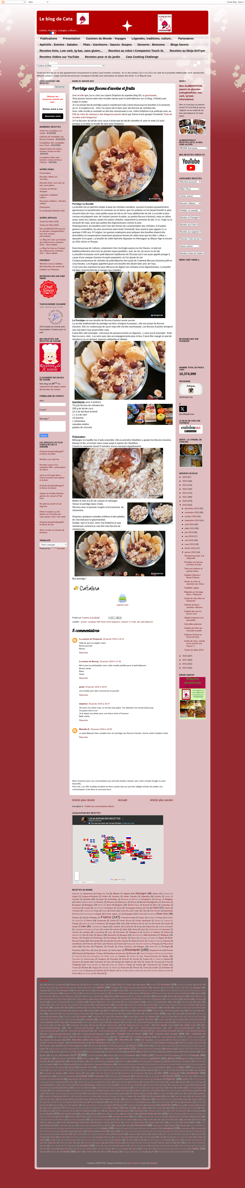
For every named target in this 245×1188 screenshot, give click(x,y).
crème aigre (164, 1019)
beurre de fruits (46, 996)
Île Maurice (111, 971)
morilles (52, 1093)
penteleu (58, 1111)
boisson (159, 996)
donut (193, 1046)
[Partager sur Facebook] (117, 617)
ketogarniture (45, 1076)
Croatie (136, 911)
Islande (167, 924)
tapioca (98, 1143)
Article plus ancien (161, 800)
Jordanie (116, 926)
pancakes (188, 1102)
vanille (158, 1149)
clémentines (136, 1014)
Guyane (167, 921)
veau (185, 1149)
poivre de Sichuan (47, 1117)
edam (200, 1046)
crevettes (73, 1022)
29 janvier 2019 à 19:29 (101, 729)
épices (158, 1049)
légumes (170, 1078)
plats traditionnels (68, 1114)
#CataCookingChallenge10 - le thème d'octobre (52, 486)
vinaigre (114, 1151)
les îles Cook (77, 971)
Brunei (100, 905)
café (174, 1002)
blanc (111, 996)
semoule (198, 1134)
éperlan (150, 1049)
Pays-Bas (86, 947)
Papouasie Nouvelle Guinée (138, 944)
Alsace (156, 893)
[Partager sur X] (115, 617)
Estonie (141, 914)
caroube (56, 1008)
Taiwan (148, 962)
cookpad (92, 622)
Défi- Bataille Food (164, 1025)
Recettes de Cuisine (51, 389)
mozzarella (148, 1093)
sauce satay (91, 1134)
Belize (79, 902)
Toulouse (133, 1146)
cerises (109, 1007)
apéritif (100, 987)
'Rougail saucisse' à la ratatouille (194, 557)
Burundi (146, 905)
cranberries (129, 1019)
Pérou (87, 950)
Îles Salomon (160, 971)
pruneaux (72, 1120)
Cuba (144, 911)
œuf (119, 1099)
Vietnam (136, 968)
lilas (109, 1082)
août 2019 (189, 524)
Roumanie (132, 950)
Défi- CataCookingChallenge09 (163, 1031)
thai (151, 1143)
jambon (59, 1073)
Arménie (157, 896)
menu (190, 1088)
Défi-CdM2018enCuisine (101, 1043)
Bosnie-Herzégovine (149, 902)
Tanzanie (157, 962)
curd (55, 1025)
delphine (83, 704)
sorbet (190, 1137)
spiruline (94, 1140)
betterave (186, 993)
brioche (186, 999)
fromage (194, 1055)
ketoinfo (60, 1076)
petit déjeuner (147, 622)
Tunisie (139, 965)
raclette (150, 1120)
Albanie (116, 893)
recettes (63, 1122)
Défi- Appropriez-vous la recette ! (136, 1025)
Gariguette (143, 1058)
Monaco (75, 938)
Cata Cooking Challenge (142, 56)
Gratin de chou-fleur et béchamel (194, 599)
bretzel (168, 999)
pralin (50, 1120)
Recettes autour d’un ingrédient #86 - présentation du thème (53, 467)
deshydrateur (119, 1046)
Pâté (67, 1108)
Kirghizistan (150, 926)
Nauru (133, 938)
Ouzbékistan (77, 944)
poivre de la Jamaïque (194, 1114)
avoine (84, 622)
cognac (169, 1014)
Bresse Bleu (146, 999)
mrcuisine (161, 1093)
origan (44, 1102)
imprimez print (122, 605)
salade (104, 1128)
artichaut (178, 988)
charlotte (198, 1008)
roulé (127, 1125)
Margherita (44, 1088)
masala (112, 1088)
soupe (42, 1140)
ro (202, 1122)
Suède (86, 962)
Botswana (166, 902)
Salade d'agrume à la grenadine (193, 619)
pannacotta (44, 1105)
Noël (148, 1096)
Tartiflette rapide (191, 588)
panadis (158, 1102)
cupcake (202, 1022)
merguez (199, 1088)
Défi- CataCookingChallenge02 (114, 1028)
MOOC (200, 1091)
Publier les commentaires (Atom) (99, 806)
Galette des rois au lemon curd (192, 612)
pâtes (167, 1108)
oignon (128, 1099)
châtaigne (43, 1011)
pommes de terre (120, 1116)
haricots (71, 1067)
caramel (202, 1005)
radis (159, 1120)
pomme (94, 1117)
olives (148, 1099)
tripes (196, 1146)
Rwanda (79, 953)
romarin (82, 1125)
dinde (146, 1046)
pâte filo (128, 1108)
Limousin (166, 929)
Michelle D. (84, 729)
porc (135, 1116)
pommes (104, 1116)
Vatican (115, 968)
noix (168, 1096)
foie (44, 1055)
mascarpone (123, 1088)
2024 (184, 485)
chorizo (171, 1010)
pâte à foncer (77, 1108)
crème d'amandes (195, 1019)
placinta (43, 1114)
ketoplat (83, 1075)
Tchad (167, 962)
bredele (127, 999)
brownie (63, 1002)
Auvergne (100, 899)
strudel (141, 1140)
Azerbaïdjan (112, 899)
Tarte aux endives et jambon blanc (193, 569)
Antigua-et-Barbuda (90, 896)
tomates (84, 1145)
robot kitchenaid (47, 1125)
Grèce (89, 920)
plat (51, 1113)
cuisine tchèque (182, 1022)
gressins (80, 1064)
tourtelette (162, 1146)
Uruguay (95, 968)
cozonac (101, 1019)
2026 (184, 477)
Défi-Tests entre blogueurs (108, 622)
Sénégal (117, 962)
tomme (98, 1146)
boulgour (95, 999)
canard (107, 1005)
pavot (177, 1108)
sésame (62, 1137)
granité (42, 1064)
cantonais (173, 1005)
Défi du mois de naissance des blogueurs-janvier (96, 114)
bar (77, 993)
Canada (87, 908)
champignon (152, 1007)
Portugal (165, 946)
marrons (87, 1088)
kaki (116, 1073)
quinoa (140, 1120)
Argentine (145, 896)
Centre (119, 908)
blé (132, 996)
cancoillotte (119, 1005)
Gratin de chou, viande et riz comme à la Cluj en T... (194, 643)
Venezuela (125, 968)
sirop (109, 1137)
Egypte (99, 914)
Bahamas (124, 899)
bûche (81, 1002)
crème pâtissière (47, 1022)
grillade (90, 1064)
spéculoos (84, 1140)
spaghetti (53, 1140)
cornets (180, 1017)
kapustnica (126, 1073)
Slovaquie (114, 959)
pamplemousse (145, 1102)
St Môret (130, 1140)
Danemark (168, 911)
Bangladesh (146, 899)
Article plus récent (83, 800)
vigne (98, 1152)
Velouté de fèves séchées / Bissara (193, 606)
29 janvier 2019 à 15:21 (113, 639)
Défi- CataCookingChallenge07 (106, 1031)
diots (156, 1046)
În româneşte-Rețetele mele (52, 211)
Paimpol (93, 1102)
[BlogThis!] (112, 617)
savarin (165, 1134)
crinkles (85, 1022)
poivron (61, 1116)
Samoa (133, 956)
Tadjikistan (128, 962)
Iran (149, 924)
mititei (147, 1091)
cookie (131, 1017)
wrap (143, 1152)
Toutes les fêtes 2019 (193, 650)
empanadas (72, 1049)
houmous (148, 1067)
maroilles (77, 1088)
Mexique (123, 935)
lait (138, 622)
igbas (182, 1067)
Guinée (113, 921)
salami (125, 1128)
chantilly (166, 1007)
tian (187, 1143)
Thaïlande (76, 965)
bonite (192, 996)
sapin (62, 1131)
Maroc (100, 935)
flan (194, 1051)
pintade (172, 1111)
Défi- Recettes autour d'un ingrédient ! (86, 1039)
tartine (128, 1143)
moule (80, 1093)
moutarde (122, 1093)
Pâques (119, 1105)
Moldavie (164, 935)
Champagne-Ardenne (133, 908)
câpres (193, 1005)
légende (159, 1079)
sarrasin (101, 1131)
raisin (176, 1119)
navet (76, 1096)
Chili (147, 908)
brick (176, 999)
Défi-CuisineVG (146, 1043)
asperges (43, 990)
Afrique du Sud (102, 894)
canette (140, 1005)
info (152, 1070)
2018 (184, 656)
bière (80, 996)
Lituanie (75, 932)
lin (155, 1082)
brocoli (43, 1002)
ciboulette (107, 1014)
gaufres (185, 1058)
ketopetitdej (71, 1076)
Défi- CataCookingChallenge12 (91, 1034)
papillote (75, 1105)
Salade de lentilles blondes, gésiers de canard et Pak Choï (52, 495)
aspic (53, 990)
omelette (175, 1099)
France (106, 917)
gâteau (170, 1058)
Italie (83, 926)
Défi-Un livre (93, 1046)
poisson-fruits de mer (150, 1113)
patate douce (47, 1108)
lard (117, 1079)
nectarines (86, 1096)
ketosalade (99, 1076)
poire (83, 1114)
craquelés (141, 1019)
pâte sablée (142, 1108)
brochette (199, 999)
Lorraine (86, 932)
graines (188, 1061)
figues (164, 1052)
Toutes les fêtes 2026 (49, 221)
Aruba (167, 896)
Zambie (155, 968)
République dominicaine (116, 953)
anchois (199, 985)
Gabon (141, 918)
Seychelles (76, 959)
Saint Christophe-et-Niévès (150, 953)
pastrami (201, 1105)
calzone (52, 1005)
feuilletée (131, 1051)
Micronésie (136, 935)
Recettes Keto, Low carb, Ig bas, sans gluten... (71, 50)
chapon (189, 1008)
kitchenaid (168, 1075)
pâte (58, 1108)
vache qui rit (147, 1149)
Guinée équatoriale (143, 921)
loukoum (182, 1082)
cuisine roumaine (165, 1022)
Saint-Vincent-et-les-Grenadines (87, 956)
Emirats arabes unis (113, 914)
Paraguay (156, 944)
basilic (105, 993)
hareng (61, 1067)
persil (89, 1111)
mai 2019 (189, 536)
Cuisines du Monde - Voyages (106, 38)
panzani (56, 1105)
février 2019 (190, 548)
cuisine (134, 1022)
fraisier (120, 1055)
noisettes (157, 1096)
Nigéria (161, 938)
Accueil (122, 800)
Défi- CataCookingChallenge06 (77, 1031)
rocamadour (64, 1125)
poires (104, 1114)
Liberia (134, 929)
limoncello (135, 1082)
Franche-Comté (128, 917)
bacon (157, 990)
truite (44, 1149)
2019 (184, 505)
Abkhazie (75, 894)
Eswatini (150, 914)
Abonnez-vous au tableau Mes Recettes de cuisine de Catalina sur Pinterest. (52, 266)
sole (161, 1137)
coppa (162, 1017)
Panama (120, 944)
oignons (137, 1099)
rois (73, 1125)
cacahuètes (162, 1002)
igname (195, 1067)
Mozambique (112, 938)
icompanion (161, 1067)
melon (170, 1088)
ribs (177, 1122)
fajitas (98, 1052)
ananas (190, 985)
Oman (141, 941)
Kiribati (161, 926)
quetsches (111, 1120)
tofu (59, 1146)
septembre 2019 (192, 520)
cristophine (95, 1022)
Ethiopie (75, 918)
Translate (60, 548)
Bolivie (133, 902)
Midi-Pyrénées (150, 935)
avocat (110, 990)
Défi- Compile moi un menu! (125, 1033)
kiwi (182, 1076)
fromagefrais (45, 1058)
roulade (119, 1125)
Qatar (96, 950)
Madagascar (134, 932)
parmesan (151, 1105)
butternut (137, 1002)
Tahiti (139, 962)
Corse (104, 911)
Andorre (167, 894)
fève (142, 1052)
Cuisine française (147, 1022)
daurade (95, 1025)
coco (156, 1013)
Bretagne (89, 905)
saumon (144, 1134)
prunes (82, 1119)
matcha (137, 1088)
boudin (73, 999)
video (79, 1151)
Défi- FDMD (119, 1037)
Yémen (146, 968)
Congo (96, 911)
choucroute (66, 1014)
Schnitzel (174, 1134)
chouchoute (53, 1014)
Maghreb (146, 932)
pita (192, 1111)
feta (121, 1051)
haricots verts (86, 1067)
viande (66, 1151)
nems (95, 1096)
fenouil (113, 1052)
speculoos (72, 1140)
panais (167, 1102)
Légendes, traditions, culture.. (152, 38)
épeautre (140, 1049)
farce (106, 1052)
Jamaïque (96, 926)
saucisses (119, 1134)
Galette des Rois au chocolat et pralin (193, 629)
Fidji (84, 918)
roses (102, 1125)
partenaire (166, 1104)
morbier (43, 1093)
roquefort (92, 1125)
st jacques (116, 1140)
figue (155, 1052)
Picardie (110, 947)
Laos (97, 929)
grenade (70, 1064)
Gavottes (43, 1061)
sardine (70, 1131)
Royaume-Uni (156, 950)
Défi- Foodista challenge (140, 1037)
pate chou (89, 1108)
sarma (80, 1131)
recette (80, 95)
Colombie (76, 911)
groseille (99, 1064)
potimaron (176, 1117)
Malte (91, 935)
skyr (116, 1137)
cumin (193, 1022)
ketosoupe (125, 1076)
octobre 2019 (191, 516)
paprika (110, 1105)
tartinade (117, 1143)
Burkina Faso (133, 905)
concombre (53, 1016)
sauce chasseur (46, 1134)
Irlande (157, 924)
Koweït (170, 926)
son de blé (180, 1137)
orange (185, 1099)
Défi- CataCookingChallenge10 (192, 1031)
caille (183, 1002)
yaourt (151, 1151)
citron (123, 1013)
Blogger (154, 1163)
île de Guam (85, 973)
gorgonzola (159, 1061)
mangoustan (175, 1085)
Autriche (87, 899)
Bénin (155, 905)
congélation (97, 1017)
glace (130, 1061)
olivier (158, 1099)
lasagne (127, 1079)
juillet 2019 (190, 528)
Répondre (83, 652)
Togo (103, 965)
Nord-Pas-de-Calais (47, 1099)
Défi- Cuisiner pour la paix (163, 1033)
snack (145, 1137)
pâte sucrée (157, 1108)
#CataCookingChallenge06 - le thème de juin (52, 523)
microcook (80, 1091)
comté (42, 1017)
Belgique (169, 899)
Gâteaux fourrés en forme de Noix (193, 635)
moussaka (99, 1093)
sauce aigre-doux (127, 1131)
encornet (90, 1049)
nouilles (85, 1099)
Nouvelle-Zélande (121, 941)
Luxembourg (99, 932)
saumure (155, 1134)
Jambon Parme (74, 1073)
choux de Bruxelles (81, 1014)
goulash (179, 1061)
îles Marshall (98, 973)
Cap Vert (96, 908)
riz (195, 1122)
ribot (171, 1122)
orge (203, 1099)
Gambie (151, 918)
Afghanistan (88, 894)
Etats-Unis (162, 913)
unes (116, 1149)
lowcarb (192, 1082)
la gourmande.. (150, 95)
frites (185, 1055)
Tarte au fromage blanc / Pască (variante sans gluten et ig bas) (52, 477)
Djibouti (78, 914)
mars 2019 (190, 544)
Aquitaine (116, 896)
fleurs (203, 1052)
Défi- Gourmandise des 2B (168, 1037)
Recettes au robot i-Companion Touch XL (136, 50)
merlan (53, 1091)
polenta (72, 1117)
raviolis (199, 1120)
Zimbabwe (166, 968)
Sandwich (154, 1128)
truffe (203, 1146)
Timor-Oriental (92, 965)
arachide (143, 987)
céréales (99, 1008)
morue (72, 1093)
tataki (137, 1143)
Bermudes (89, 902)
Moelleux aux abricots (49, 459)
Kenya (139, 926)
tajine (78, 1143)
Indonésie (134, 924)
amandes (165, 984)
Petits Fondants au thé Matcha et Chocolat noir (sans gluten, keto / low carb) (53, 514)
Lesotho (106, 929)
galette (111, 1058)
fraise (100, 1055)
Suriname (76, 962)
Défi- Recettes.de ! (124, 1039)
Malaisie (157, 932)
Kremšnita (43, 1079)
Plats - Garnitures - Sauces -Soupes (107, 44)
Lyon (110, 932)
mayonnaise (159, 1088)
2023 (184, 489)
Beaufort (114, 993)
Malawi (167, 932)
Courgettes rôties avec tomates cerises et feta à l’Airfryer (51, 160)
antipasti (90, 988)
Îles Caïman (136, 971)
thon (179, 1143)
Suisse (167, 959)
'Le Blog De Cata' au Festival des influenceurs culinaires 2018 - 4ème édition (53, 242)
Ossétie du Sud (154, 941)
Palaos (99, 944)
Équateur (89, 971)
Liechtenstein (153, 929)
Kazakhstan (128, 926)
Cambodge (165, 905)
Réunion (132, 953)
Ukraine (84, 967)
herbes (108, 1067)
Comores (86, 911)
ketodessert (192, 1073)
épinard (169, 1049)
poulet (197, 1116)
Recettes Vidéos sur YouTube (59, 56)
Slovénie (125, 959)
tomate (74, 1146)
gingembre (111, 1061)
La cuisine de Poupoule (90, 639)
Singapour (102, 959)
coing (178, 1014)
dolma (172, 1046)
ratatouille (187, 1120)
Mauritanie (112, 935)
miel (115, 1091)
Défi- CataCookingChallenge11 (57, 1034)
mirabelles (137, 1091)
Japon (105, 926)
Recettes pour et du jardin (102, 56)
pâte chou (100, 1108)
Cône (66, 1017)
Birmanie (110, 902)
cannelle (150, 1005)
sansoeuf (199, 1128)
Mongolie (86, 938)
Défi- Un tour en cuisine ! (53, 1043)
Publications (48, 38)
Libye (143, 929)
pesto (99, 1111)
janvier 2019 (190, 552)
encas (82, 1049)
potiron (186, 1116)
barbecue (96, 993)
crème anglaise (178, 1019)
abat (41, 985)
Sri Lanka (156, 959)
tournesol (143, 1146)
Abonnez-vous (53, 116)
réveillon (127, 1122)
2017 (184, 660)
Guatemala (101, 921)
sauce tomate (105, 1134)
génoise (61, 1061)
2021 (184, 497)
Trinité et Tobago (125, 965)
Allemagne (140, 893)
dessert (125, 622)
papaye (65, 1105)
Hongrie (112, 923)
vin (105, 1151)
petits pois (124, 1111)
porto (145, 1117)
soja (153, 1137)
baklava (45, 993)
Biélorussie (122, 902)
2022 (184, 493)
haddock (202, 1064)
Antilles (105, 896)
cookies (141, 1017)
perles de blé (70, 1111)
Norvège (107, 941)
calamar (43, 1005)
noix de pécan (197, 1096)
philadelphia (139, 1111)
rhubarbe (151, 1122)
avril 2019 (189, 540)
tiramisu (43, 1146)
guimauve (133, 1064)
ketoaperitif (174, 1073)
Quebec (105, 950)
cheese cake (77, 1010)
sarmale (90, 1131)
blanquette (123, 996)
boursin (118, 999)
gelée (52, 1061)
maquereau (198, 1085)
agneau (102, 985)
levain (61, 1082)
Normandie (95, 941)
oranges (194, 1099)
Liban (124, 929)
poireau (93, 1114)
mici (71, 1091)
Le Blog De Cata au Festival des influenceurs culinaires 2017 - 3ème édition (52, 250)
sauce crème (78, 1134)
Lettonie (115, 929)
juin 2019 (189, 532)
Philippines (98, 947)
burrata (117, 1002)
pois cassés (115, 1114)
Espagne (129, 914)
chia (101, 1010)
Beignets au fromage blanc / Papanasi (193, 593)
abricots (61, 984)
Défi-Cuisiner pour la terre (126, 1043)
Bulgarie (118, 905)
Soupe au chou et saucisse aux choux (194, 582)
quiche (130, 1120)
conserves (118, 1016)
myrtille (189, 1093)
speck (63, 1140)
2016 (184, 664)
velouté (43, 1151)
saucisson (133, 1134)
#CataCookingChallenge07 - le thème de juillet (52, 452)
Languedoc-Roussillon (83, 929)
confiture (83, 1016)
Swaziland (98, 962)
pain (102, 1102)
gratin (50, 1064)
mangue (186, 1085)
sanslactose (186, 1128)
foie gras (54, 1055)
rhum (161, 1122)
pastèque (191, 1105)
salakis (117, 1128)
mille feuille (125, 1091)
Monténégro (98, 938)
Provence (76, 950)
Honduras (101, 924)
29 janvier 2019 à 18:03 (96, 687)
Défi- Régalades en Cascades (153, 1040)
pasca (180, 1105)
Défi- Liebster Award (190, 1037)
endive (100, 1049)
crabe (111, 1019)
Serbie (165, 956)
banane (54, 993)
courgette (89, 1019)
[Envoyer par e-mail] (109, 617)
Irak (143, 924)
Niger (153, 938)
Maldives (75, 935)
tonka (114, 1146)
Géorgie (75, 924)
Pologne (140, 946)
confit (73, 1017)
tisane (52, 1146)
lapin (111, 1079)
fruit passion (61, 1058)
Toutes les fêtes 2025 (49, 225)
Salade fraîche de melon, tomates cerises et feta (51, 150)
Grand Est (79, 921)
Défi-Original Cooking (164, 1043)
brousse (54, 1002)
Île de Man (124, 971)
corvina (43, 1019)
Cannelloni (162, 1005)
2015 (184, 668)
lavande (136, 1079)
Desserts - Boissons (151, 44)
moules (89, 1093)
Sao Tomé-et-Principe (149, 956)
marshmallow (101, 1088)
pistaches (182, 1111)
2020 (184, 501)
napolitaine (58, 1096)
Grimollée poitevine (193, 624)
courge (77, 1019)
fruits (134, 622)
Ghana (160, 918)
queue (121, 1120)
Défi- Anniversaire (110, 1025)
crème (151, 1019)
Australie (75, 899)
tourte (153, 1146)
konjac (190, 1076)
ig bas (173, 1067)
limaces (118, 1082)
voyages (126, 1152)
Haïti (92, 923)
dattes (85, 1025)
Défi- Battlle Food (187, 1025)
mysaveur (201, 1093)
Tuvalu (75, 968)
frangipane (175, 1055)
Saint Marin (168, 953)
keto (159, 1073)
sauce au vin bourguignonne (160, 1131)
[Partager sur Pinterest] (120, 617)
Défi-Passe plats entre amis (191, 1043)
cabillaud (149, 1002)
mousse (110, 1093)
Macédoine (120, 932)
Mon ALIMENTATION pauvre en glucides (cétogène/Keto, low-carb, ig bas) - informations (52, 232)
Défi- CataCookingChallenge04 (181, 1028)
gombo (149, 1061)
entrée (126, 1048)
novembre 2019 (192, 512)
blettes (140, 996)
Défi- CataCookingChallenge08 (135, 1031)
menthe (180, 1088)
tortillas (122, 1146)
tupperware (64, 1149)
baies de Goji (188, 990)
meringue (43, 1091)
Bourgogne (76, 905)
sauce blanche (180, 1131)
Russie (170, 950)
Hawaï (84, 923)
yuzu (169, 1152)
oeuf (111, 1099)
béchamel (125, 993)
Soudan (146, 959)
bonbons (181, 996)
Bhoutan (100, 902)
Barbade (158, 899)
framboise (130, 1055)
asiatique (197, 987)
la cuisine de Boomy (89, 661)
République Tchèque (94, 953)
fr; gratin (91, 1055)
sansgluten (168, 1128)
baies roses (201, 990)
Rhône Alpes (116, 950)
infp (158, 1070)
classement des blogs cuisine (53, 386)
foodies (66, 1055)
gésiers (83, 1061)
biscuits (100, 996)
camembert (75, 1005)
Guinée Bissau (125, 921)
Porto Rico (154, 947)
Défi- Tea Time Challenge (195, 1040)
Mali (84, 935)
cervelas (120, 1008)
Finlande (93, 917)
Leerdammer (148, 1079)
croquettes (116, 1022)
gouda (169, 1061)
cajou (191, 1002)
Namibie (124, 938)
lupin (201, 1082)
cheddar (64, 1011)
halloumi (52, 1067)
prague (42, 1120)
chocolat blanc (158, 1011)
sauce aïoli (141, 1131)
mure (181, 1093)
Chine (156, 907)
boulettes (84, 999)
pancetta (199, 1102)
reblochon (43, 1122)
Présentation (71, 38)
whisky (135, 1152)
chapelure (179, 1008)
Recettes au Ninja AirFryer (187, 50)
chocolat (140, 1010)
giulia (82, 687)
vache (134, 1149)
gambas (123, 1058)
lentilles (185, 1079)
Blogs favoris (180, 44)
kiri (150, 1076)
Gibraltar (169, 918)
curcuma (45, 1025)
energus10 (113, 1049)
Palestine (109, 944)
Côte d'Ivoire (155, 911)
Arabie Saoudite (130, 896)
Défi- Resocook (175, 1040)
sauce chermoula (62, 1134)
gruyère (109, 1064)
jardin (97, 1073)
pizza (199, 1111)
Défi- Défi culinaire (61, 1037)
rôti (109, 1125)
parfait (140, 1105)
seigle (183, 1134)
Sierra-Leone (89, 959)
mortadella (62, 1093)
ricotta (186, 1122)
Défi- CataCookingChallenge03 (148, 1028)
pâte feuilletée (113, 1108)
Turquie (165, 965)
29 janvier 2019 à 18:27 (99, 704)
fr (129, 622)
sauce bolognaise (196, 1131)
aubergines (64, 990)
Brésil (109, 905)
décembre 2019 (192, 508)
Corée (113, 911)
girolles (122, 1061)
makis (122, 1085)
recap (53, 1122)
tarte (107, 1143)
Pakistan (89, 944)
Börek (200, 996)
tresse (172, 1146)
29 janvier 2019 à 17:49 (110, 661)
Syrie (108, 962)
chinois (128, 1010)
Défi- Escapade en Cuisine (98, 1037)
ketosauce (114, 1076)
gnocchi (140, 1061)
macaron (68, 1085)
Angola (75, 896)
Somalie (135, 959)
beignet (136, 993)
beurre (198, 993)
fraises (110, 1055)
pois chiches (128, 1114)
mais (113, 1085)
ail (110, 984)
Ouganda (166, 941)
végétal (195, 1148)
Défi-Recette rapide (47, 1046)
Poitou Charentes (125, 947)
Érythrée (99, 971)
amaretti (181, 985)
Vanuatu (105, 968)
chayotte (54, 1011)
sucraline (150, 1140)
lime (125, 1082)
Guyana (158, 921)
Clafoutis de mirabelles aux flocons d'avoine (52, 138)
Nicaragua (143, 938)
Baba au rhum (146, 990)
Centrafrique (108, 908)
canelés (131, 1005)
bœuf (148, 996)
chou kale (193, 1011)
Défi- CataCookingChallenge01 (81, 1028)
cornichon (190, 1017)
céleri (66, 1007)
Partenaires (186, 38)
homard (117, 1067)
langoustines (73, 1079)
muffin (171, 1093)
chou (181, 1010)
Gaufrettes (198, 1058)
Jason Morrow (133, 1163)
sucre (160, 1140)
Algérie (127, 893)
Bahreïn (135, 899)
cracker (119, 1019)
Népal (133, 941)
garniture (155, 1058)
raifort (167, 1120)
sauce (113, 1131)
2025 (184, 481)
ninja (139, 1096)
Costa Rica (125, 911)
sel (190, 1134)
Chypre (167, 908)
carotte (45, 1007)
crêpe (62, 1022)
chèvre (91, 1010)
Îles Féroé (148, 971)
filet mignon (174, 1052)
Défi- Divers (78, 1037)
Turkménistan (152, 965)
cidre (116, 1014)
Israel (74, 926)
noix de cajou (180, 1096)
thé (171, 1143)
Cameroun (76, 908)
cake (199, 1002)
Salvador (122, 956)
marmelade (55, 1088)
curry (63, 1025)
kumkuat (54, 1079)
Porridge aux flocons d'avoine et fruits (193, 563)
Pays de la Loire (189, 1108)
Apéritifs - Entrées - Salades (59, 44)
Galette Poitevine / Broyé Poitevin (192, 576)
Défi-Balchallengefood (79, 1043)
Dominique (88, 914)
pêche (48, 1111)
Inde (123, 923)
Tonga (111, 965)
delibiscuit (106, 1046)
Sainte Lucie (109, 956)
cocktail (148, 1014)
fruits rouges (88, 1058)
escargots (201, 1049)
